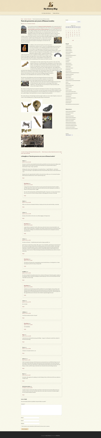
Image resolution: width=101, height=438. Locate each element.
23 (66, 35)
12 (72, 32)
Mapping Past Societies (69, 116)
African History (68, 49)
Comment (23, 404)
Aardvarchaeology (69, 47)
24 (68, 35)
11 (70, 32)
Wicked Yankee (68, 102)
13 (74, 32)
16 (66, 34)
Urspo (23, 334)
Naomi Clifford (68, 77)
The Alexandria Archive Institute (71, 93)
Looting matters (68, 71)
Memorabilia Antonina (69, 74)
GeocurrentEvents (69, 64)
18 (70, 34)
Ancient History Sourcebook (70, 111)
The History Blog (50, 8)
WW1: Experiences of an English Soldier (72, 104)
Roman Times (68, 83)
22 (79, 34)
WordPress (58, 435)
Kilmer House (68, 69)
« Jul (73, 40)
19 (72, 34)
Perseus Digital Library (69, 120)
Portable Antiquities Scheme (70, 122)
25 (70, 35)
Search (67, 20)
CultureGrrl (68, 60)
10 (68, 32)
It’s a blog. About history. (46, 13)
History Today (68, 66)
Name (22, 417)
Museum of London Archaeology (44, 26)
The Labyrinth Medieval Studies (71, 125)
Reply (23, 178)
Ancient (25, 19)
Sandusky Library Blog (69, 85)
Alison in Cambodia (69, 52)
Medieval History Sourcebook (70, 117)
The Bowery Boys (68, 94)
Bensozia (67, 58)
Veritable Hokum (68, 101)
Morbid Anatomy (68, 75)
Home (22, 19)
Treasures (29, 19)
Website (22, 423)
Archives (67, 133)
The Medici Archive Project (70, 127)
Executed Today (68, 63)
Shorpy (67, 88)
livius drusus (26, 183)
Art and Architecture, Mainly (70, 55)
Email (22, 420)
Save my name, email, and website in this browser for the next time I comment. (36, 426)
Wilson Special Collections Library (71, 128)
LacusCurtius (68, 114)
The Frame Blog (68, 96)
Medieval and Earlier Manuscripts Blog (72, 72)
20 (74, 34)
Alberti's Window (68, 50)
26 (72, 35)
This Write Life (68, 99)
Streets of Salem (68, 90)
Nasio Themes (48, 435)
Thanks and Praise (56, 13)
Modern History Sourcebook (70, 119)
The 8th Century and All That (70, 91)
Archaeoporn (68, 53)
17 (68, 34)
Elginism (67, 61)
